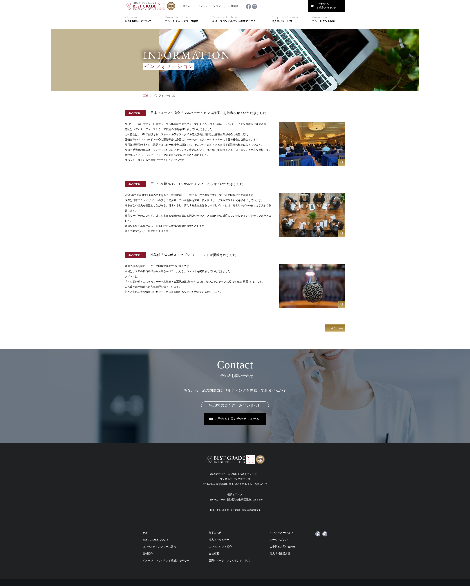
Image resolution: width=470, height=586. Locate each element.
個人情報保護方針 (280, 553)
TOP (145, 95)
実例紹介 (148, 553)
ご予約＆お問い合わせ (282, 546)
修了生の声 (215, 532)
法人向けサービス (285, 19)
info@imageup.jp (251, 510)
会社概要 (214, 553)
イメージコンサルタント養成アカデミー (235, 19)
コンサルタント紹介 (323, 19)
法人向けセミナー (219, 539)
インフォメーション (281, 532)
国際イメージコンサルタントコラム (229, 560)
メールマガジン (279, 539)
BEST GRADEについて (138, 19)
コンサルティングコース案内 (181, 19)
